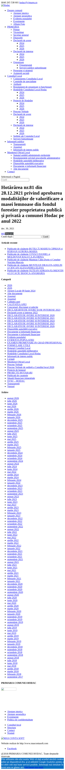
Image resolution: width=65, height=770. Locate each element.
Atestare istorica (21, 13)
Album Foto (19, 24)
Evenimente (19, 21)
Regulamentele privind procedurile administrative (36, 158)
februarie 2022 (14, 545)
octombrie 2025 (14, 425)
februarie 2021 (14, 578)
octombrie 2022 (14, 524)
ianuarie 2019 (13, 644)
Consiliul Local (14, 76)
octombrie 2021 (14, 556)
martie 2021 (13, 576)
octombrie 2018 (14, 652)
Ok (26, 767)
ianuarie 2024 (13, 483)
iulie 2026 (12, 401)
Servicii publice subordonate (32, 67)
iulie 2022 (12, 532)
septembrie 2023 (15, 494)
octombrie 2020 (14, 589)
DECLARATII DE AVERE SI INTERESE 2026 (31, 326)
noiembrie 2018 (14, 649)
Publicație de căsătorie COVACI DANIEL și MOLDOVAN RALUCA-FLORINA (28, 255)
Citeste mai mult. (36, 767)
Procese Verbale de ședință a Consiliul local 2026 (30, 367)
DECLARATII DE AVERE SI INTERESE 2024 (31, 321)
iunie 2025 (12, 436)
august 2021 (13, 562)
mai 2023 (11, 504)
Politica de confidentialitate (20, 719)
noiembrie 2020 (14, 586)
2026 (21, 48)
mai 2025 (11, 439)
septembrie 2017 (15, 677)
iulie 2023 (12, 499)
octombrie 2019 (14, 619)
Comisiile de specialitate (24, 81)
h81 (3, 233)
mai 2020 (11, 603)
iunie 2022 (12, 535)
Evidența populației (22, 18)
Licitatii (11, 359)
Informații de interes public (26, 149)
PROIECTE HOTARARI (19, 372)
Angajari (11, 296)
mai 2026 (11, 406)
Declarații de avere (22, 40)
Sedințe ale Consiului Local (26, 136)
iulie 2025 (12, 433)
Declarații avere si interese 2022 (22, 312)
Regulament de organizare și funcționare (32, 87)
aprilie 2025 (13, 442)
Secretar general (21, 35)
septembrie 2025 (15, 428)
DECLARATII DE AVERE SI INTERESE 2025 (31, 323)
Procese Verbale (21, 111)
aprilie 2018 (13, 668)
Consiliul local (14, 725)
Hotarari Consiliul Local (18, 348)
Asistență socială (21, 73)
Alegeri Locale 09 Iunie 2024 (21, 290)
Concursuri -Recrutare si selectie (22, 307)
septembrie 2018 (15, 655)
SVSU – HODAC (16, 381)
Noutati (10, 733)
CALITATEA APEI (16, 304)
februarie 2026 (14, 414)
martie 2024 (13, 477)
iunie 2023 (12, 502)
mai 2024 (11, 472)
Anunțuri (17, 147)
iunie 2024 (12, 469)
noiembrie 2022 (14, 521)
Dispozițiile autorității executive (28, 163)
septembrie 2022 (15, 526)
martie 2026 (13, 412)
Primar (16, 29)
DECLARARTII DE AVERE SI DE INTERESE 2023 (33, 310)
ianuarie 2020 (13, 614)
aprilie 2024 (13, 474)
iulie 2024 (12, 466)
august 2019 (13, 625)
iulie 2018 (12, 660)
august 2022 (13, 529)
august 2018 (13, 657)
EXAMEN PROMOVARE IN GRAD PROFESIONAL (34, 342)
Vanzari (11, 386)
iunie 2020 (12, 600)
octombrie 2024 (14, 458)
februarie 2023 (14, 513)
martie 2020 (13, 608)
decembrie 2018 (15, 647)
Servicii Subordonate (23, 139)
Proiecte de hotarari (16, 370)
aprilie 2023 (13, 507)
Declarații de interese (23, 51)
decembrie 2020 (15, 584)
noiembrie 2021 (14, 554)
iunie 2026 (12, 403)
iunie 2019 (12, 630)
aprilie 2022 (13, 540)
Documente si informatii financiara (23, 331)
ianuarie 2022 (13, 548)
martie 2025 (13, 444)
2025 (21, 46)
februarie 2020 (14, 611)
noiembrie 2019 (14, 616)
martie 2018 (13, 671)
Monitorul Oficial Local (18, 152)
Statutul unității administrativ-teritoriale (31, 155)
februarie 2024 (14, 480)
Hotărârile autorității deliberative (28, 160)
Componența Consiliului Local (28, 78)
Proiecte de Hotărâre (23, 100)
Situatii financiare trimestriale (21, 378)
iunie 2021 (12, 567)
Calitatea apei (13, 301)
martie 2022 (13, 543)
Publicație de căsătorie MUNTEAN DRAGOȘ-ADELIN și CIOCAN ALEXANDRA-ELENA (34, 266)
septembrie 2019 (15, 622)
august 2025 (13, 431)
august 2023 (13, 496)
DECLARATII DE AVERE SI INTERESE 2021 (31, 318)
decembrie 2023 (15, 485)
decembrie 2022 (15, 518)
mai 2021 (11, 570)
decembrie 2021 (15, 551)
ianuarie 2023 (13, 515)
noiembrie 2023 (14, 488)
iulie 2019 (12, 627)
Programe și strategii (23, 70)
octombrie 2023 (14, 491)
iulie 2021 (12, 565)
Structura (11, 727)
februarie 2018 (14, 674)
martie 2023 (13, 510)
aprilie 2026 (13, 409)
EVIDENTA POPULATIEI (20, 340)
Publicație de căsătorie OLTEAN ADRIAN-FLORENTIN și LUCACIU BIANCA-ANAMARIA (35, 272)
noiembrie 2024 (14, 455)
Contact (11, 171)
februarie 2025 (14, 447)
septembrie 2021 (15, 559)
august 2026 (13, 398)
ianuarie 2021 (13, 581)
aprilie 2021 (13, 573)
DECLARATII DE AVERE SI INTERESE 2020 (31, 315)
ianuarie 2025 (13, 450)
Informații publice (15, 141)
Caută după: (7, 236)
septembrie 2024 (15, 461)
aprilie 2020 (13, 606)
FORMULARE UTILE (18, 345)
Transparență (19, 144)
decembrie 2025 (15, 420)
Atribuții (17, 84)
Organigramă (25, 65)
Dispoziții (18, 37)
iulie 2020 (12, 597)
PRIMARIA (13, 26)
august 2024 (13, 463)
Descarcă (9, 233)
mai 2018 (11, 666)
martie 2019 (13, 638)
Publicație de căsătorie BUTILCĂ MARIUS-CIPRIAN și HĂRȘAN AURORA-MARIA (35, 250)
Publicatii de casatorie (17, 375)
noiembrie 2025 (14, 423)
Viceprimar (18, 32)
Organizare (18, 62)
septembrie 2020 (15, 592)
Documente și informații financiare (29, 166)
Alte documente (20, 169)
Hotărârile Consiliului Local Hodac (30, 89)
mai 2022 (11, 537)
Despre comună (14, 10)
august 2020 (13, 595)
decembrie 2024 (15, 453)
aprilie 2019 (13, 636)
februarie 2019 (14, 641)
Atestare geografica (22, 16)
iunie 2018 (12, 663)
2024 (21, 43)
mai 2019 (11, 633)
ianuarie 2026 (13, 417)
